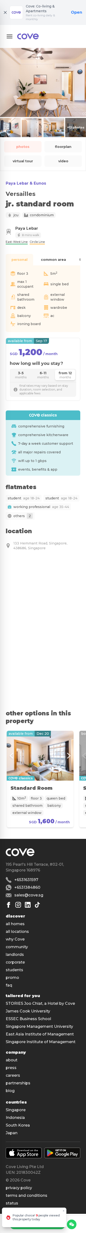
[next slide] (69, 756)
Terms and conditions (26, 1195)
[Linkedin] (28, 905)
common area (53, 259)
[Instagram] (18, 905)
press (11, 1067)
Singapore (16, 1110)
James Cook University (28, 1011)
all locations (17, 931)
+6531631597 (26, 879)
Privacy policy (19, 1188)
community (17, 947)
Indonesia (15, 1117)
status (12, 1203)
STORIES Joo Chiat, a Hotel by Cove (40, 1003)
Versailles (20, 193)
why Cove (15, 939)
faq (9, 985)
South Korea (18, 1125)
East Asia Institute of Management (40, 1034)
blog (10, 1090)
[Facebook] (8, 905)
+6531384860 (27, 887)
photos (22, 147)
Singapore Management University (39, 1026)
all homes (15, 924)
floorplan (63, 147)
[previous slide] (11, 756)
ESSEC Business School (28, 1019)
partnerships (18, 1083)
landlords (15, 954)
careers (13, 1075)
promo (12, 977)
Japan (11, 1133)
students (14, 970)
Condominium (42, 215)
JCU (15, 215)
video (63, 161)
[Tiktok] (37, 905)
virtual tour (23, 161)
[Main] (28, 36)
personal (19, 259)
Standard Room (32, 788)
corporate (15, 962)
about (11, 1060)
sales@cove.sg (28, 895)
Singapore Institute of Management (40, 1042)
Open (76, 12)
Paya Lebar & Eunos (26, 183)
